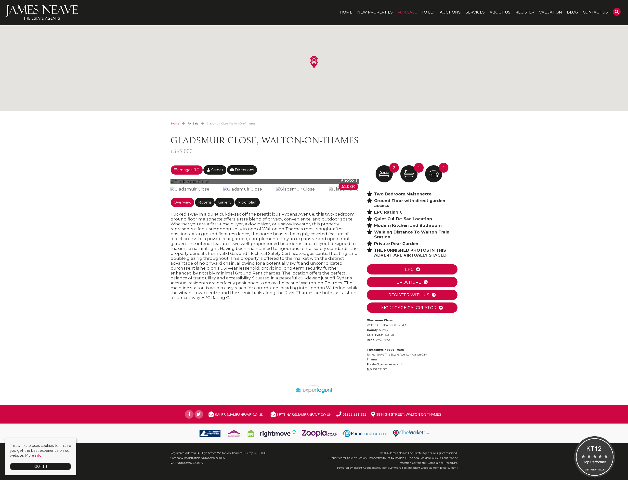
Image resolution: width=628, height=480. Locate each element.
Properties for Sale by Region (347, 458)
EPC (409, 269)
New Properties (375, 12)
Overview (182, 202)
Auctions (450, 12)
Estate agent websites (418, 467)
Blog (572, 12)
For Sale (407, 12)
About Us (500, 12)
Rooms (204, 202)
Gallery (224, 202)
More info (33, 455)
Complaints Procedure (443, 463)
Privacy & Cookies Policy (422, 458)
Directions (244, 169)
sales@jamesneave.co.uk (386, 364)
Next (369, 183)
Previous (163, 183)
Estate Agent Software (386, 467)
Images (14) (188, 169)
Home (346, 12)
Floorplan (247, 202)
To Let (428, 12)
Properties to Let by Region (386, 458)
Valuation (550, 12)
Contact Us (595, 12)
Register (524, 12)
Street (216, 169)
